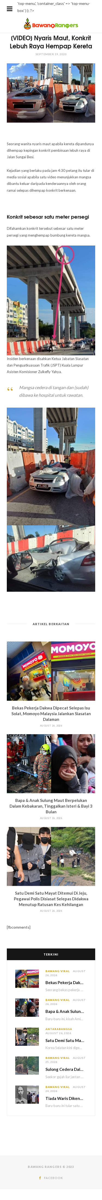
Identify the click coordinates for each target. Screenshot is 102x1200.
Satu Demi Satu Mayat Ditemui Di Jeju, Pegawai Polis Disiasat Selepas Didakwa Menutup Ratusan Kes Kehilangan (51, 899)
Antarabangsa (58, 1029)
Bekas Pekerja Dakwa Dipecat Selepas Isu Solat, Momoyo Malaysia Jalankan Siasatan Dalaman (51, 713)
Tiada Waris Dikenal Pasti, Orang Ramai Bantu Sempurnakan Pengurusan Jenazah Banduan (66, 1098)
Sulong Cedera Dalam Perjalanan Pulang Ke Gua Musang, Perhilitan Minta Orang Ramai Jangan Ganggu (66, 1069)
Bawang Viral (57, 971)
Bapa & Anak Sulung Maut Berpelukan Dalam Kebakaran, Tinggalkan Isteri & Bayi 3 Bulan (51, 806)
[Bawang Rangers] (51, 29)
